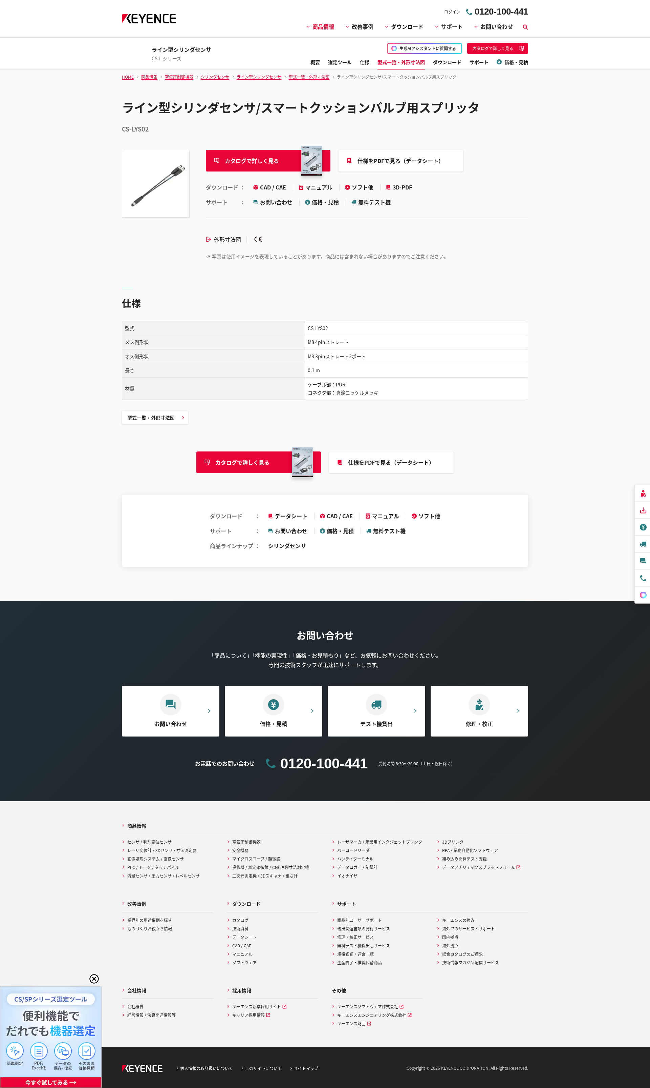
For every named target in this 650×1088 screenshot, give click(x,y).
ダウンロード (407, 26)
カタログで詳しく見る (252, 161)
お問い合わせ (496, 26)
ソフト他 (363, 187)
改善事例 (362, 26)
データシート (291, 516)
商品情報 (323, 26)
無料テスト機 (374, 202)
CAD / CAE (273, 187)
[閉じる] (94, 978)
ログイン (452, 12)
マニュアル (319, 187)
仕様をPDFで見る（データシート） (401, 161)
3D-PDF (402, 187)
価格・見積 (325, 202)
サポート (452, 26)
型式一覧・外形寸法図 (151, 417)
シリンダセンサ (287, 546)
